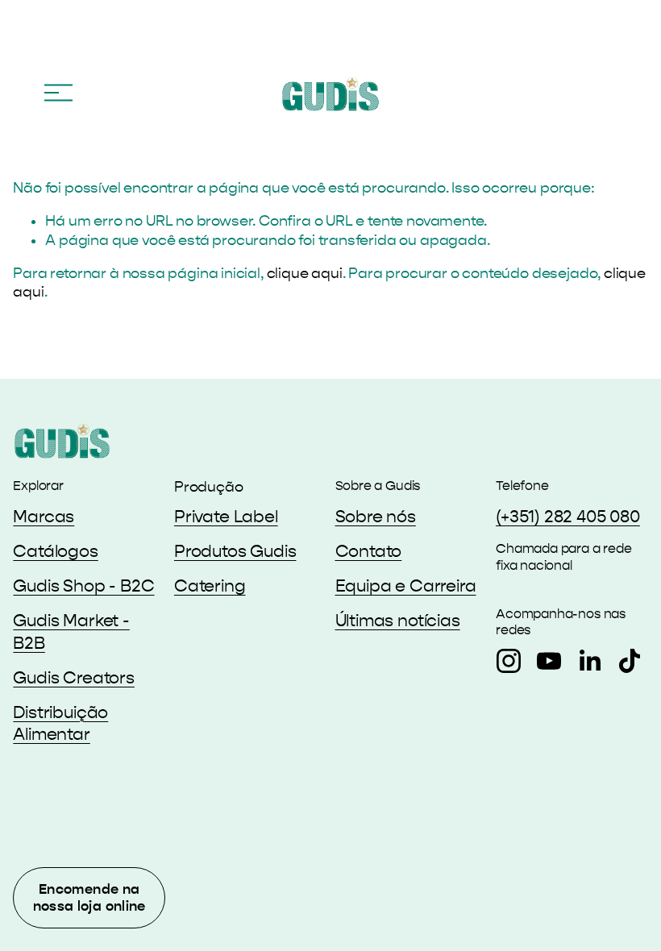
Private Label (226, 517)
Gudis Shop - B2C (83, 586)
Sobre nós (375, 517)
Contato (368, 552)
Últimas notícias (397, 621)
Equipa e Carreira (405, 586)
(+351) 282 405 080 (568, 517)
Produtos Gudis (235, 552)
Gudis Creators (74, 678)
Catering (210, 586)
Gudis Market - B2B (71, 632)
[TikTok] (629, 661)
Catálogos (55, 552)
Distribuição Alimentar (60, 724)
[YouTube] (549, 661)
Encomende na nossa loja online (89, 898)
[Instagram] (509, 661)
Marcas (43, 517)
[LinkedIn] (589, 661)
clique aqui (305, 273)
